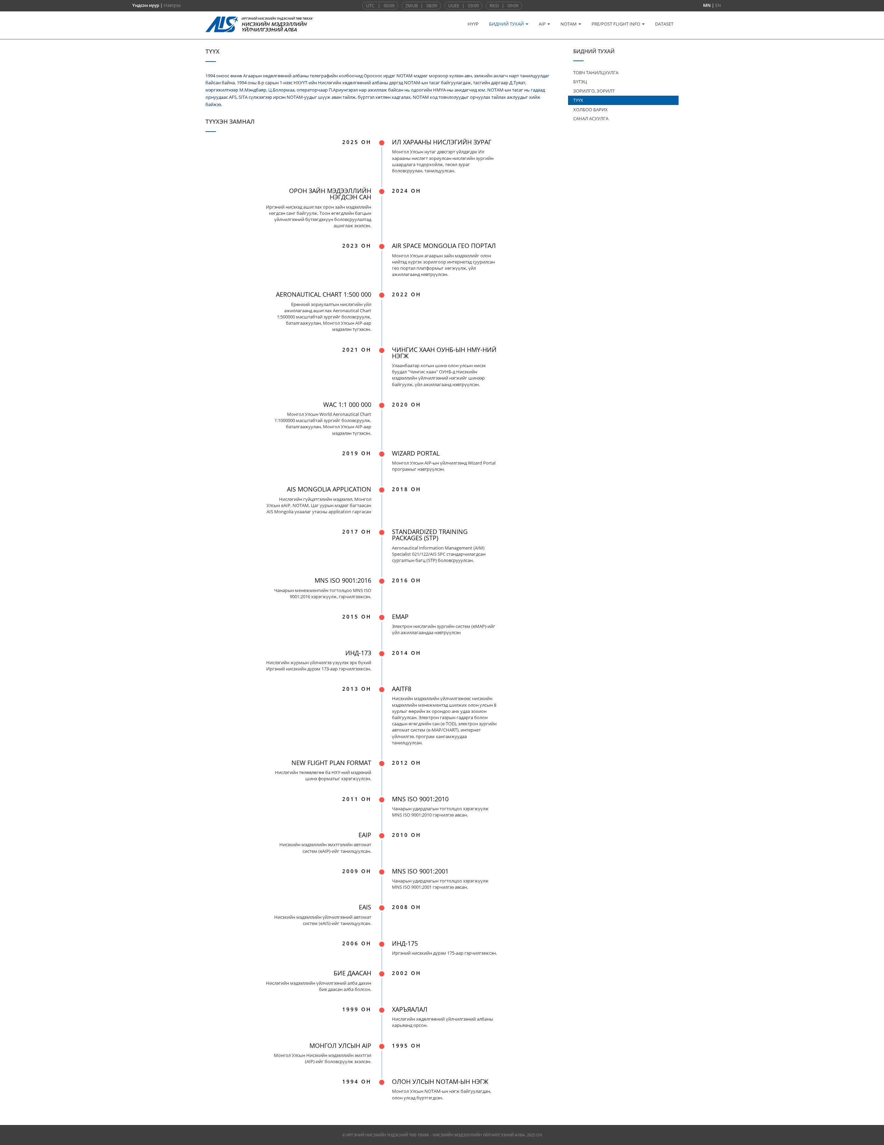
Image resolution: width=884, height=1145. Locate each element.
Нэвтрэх (172, 5)
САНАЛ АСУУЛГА (590, 118)
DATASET (664, 24)
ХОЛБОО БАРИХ (590, 109)
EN (718, 5)
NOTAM (569, 24)
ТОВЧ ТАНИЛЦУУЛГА (595, 72)
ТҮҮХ (578, 100)
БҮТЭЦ (580, 81)
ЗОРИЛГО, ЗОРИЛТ (594, 91)
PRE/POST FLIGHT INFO (616, 24)
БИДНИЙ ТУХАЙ (507, 24)
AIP (543, 24)
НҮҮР (473, 24)
